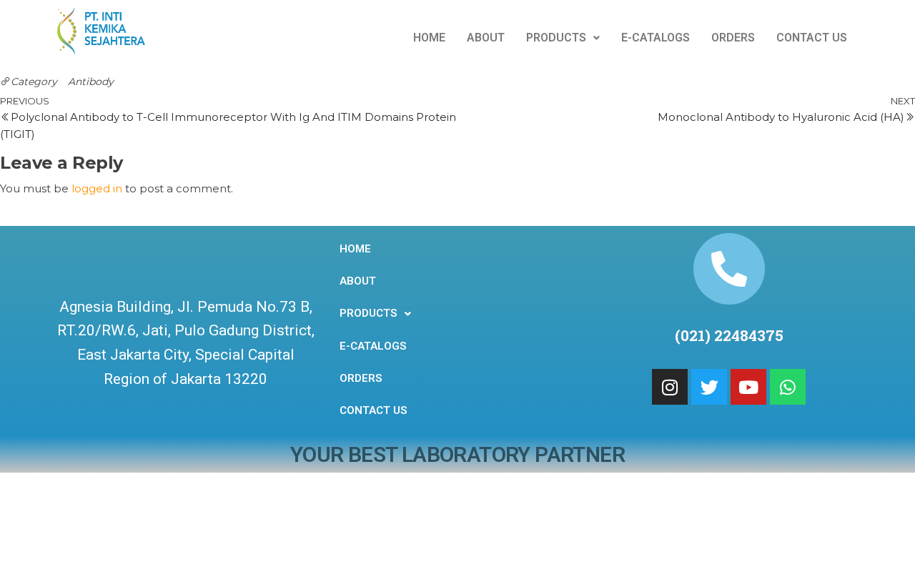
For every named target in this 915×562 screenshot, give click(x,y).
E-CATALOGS (655, 37)
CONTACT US (811, 37)
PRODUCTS (556, 37)
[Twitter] (709, 387)
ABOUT (486, 37)
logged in (96, 188)
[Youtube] (748, 387)
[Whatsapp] (788, 387)
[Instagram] (670, 387)
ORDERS (733, 37)
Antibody (91, 81)
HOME (429, 37)
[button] (562, 37)
